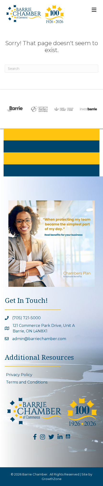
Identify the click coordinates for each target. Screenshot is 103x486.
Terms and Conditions (26, 382)
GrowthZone (52, 479)
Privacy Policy (19, 374)
